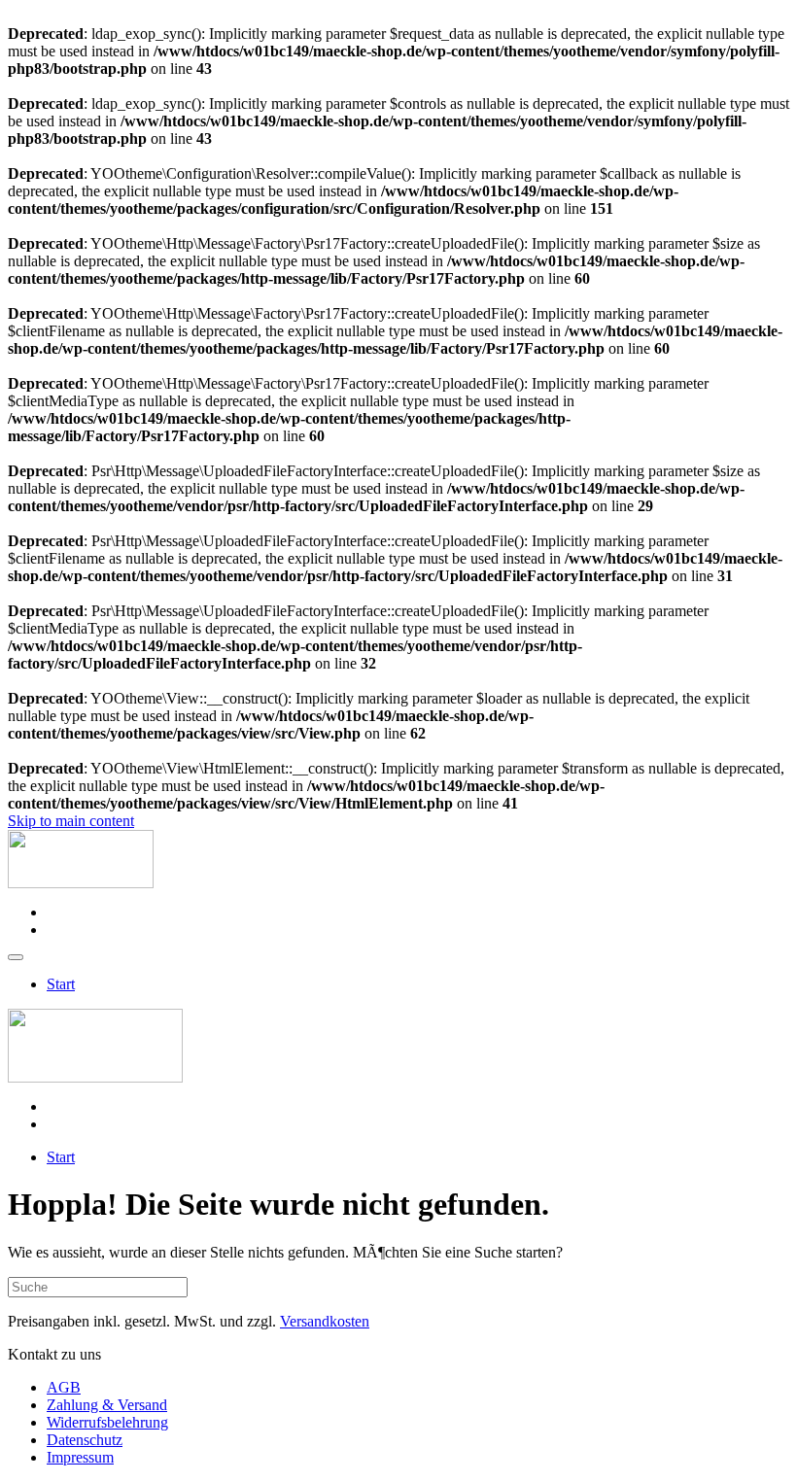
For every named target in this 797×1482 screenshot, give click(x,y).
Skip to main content (71, 820)
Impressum (80, 1457)
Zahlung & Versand (107, 1404)
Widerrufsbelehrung (107, 1422)
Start (61, 984)
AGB (64, 1387)
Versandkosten (324, 1321)
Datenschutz (84, 1439)
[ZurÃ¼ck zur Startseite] (81, 883)
